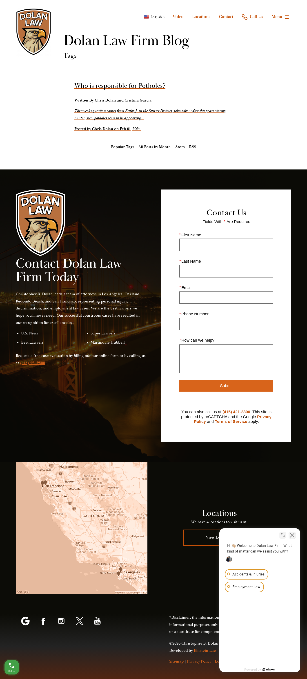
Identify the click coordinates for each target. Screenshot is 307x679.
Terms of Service (231, 421)
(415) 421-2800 (236, 412)
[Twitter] (79, 621)
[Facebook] (43, 621)
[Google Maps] (25, 621)
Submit (226, 385)
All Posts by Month (154, 146)
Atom (180, 146)
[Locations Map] (81, 528)
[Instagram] (61, 621)
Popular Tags (122, 146)
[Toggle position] (282, 535)
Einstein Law (205, 650)
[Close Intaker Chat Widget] (292, 535)
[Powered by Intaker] (269, 669)
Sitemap (176, 661)
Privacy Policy (199, 661)
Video (178, 16)
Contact (226, 16)
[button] (154, 16)
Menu (277, 16)
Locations (201, 16)
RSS (192, 146)
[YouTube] (97, 621)
